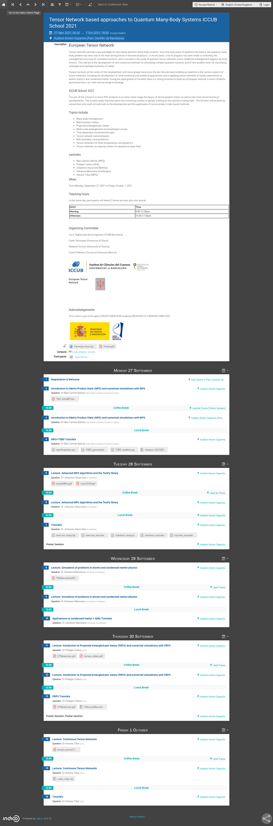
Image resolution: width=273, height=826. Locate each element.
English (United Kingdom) (239, 4)
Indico (39, 818)
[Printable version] (52, 4)
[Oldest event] (13, 4)
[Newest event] (42, 4)
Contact (140, 816)
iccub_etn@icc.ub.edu (83, 352)
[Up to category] (28, 4)
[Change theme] (79, 4)
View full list (81, 357)
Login (266, 4)
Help (131, 816)
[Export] (68, 4)
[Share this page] (266, 818)
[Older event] (20, 4)
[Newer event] (35, 4)
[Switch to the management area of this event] (90, 4)
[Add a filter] (59, 4)
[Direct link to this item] (157, 370)
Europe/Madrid (207, 4)
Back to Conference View (113, 4)
